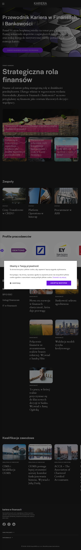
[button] (15, 283)
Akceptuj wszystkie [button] (59, 283)
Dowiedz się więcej (59, 277)
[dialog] (40, 275)
